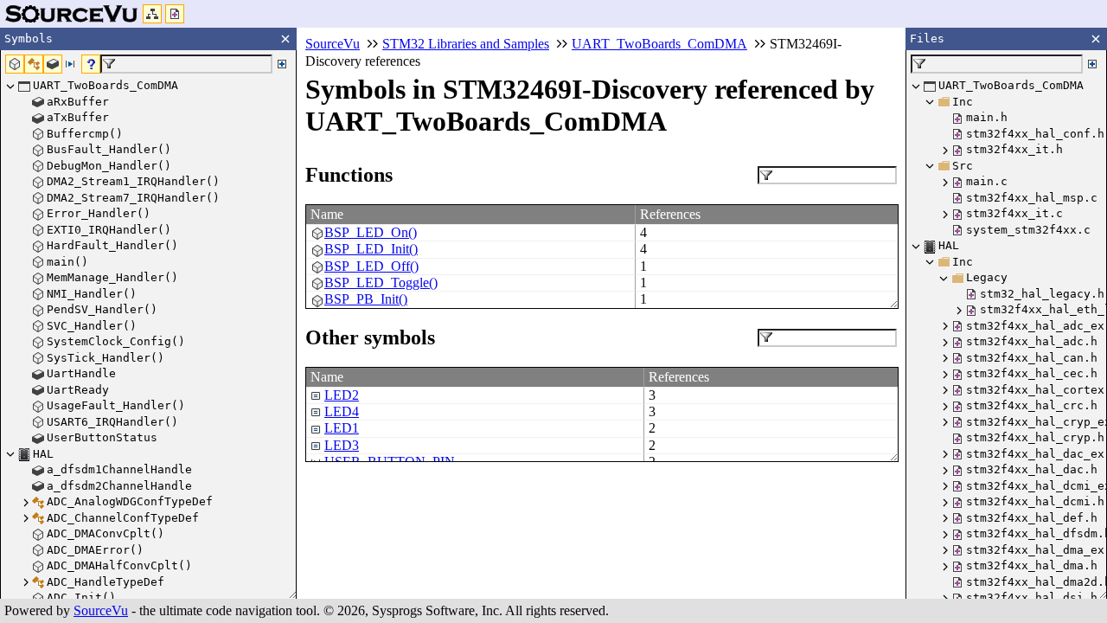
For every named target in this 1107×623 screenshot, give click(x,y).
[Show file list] (174, 13)
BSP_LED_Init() (371, 248)
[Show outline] (152, 13)
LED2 (341, 395)
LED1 (341, 428)
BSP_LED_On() (370, 232)
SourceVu (101, 610)
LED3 (341, 445)
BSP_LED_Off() (371, 266)
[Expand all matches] (282, 64)
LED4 (341, 411)
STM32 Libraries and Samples (465, 43)
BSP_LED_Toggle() (381, 282)
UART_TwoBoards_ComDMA (659, 43)
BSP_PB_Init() (365, 299)
